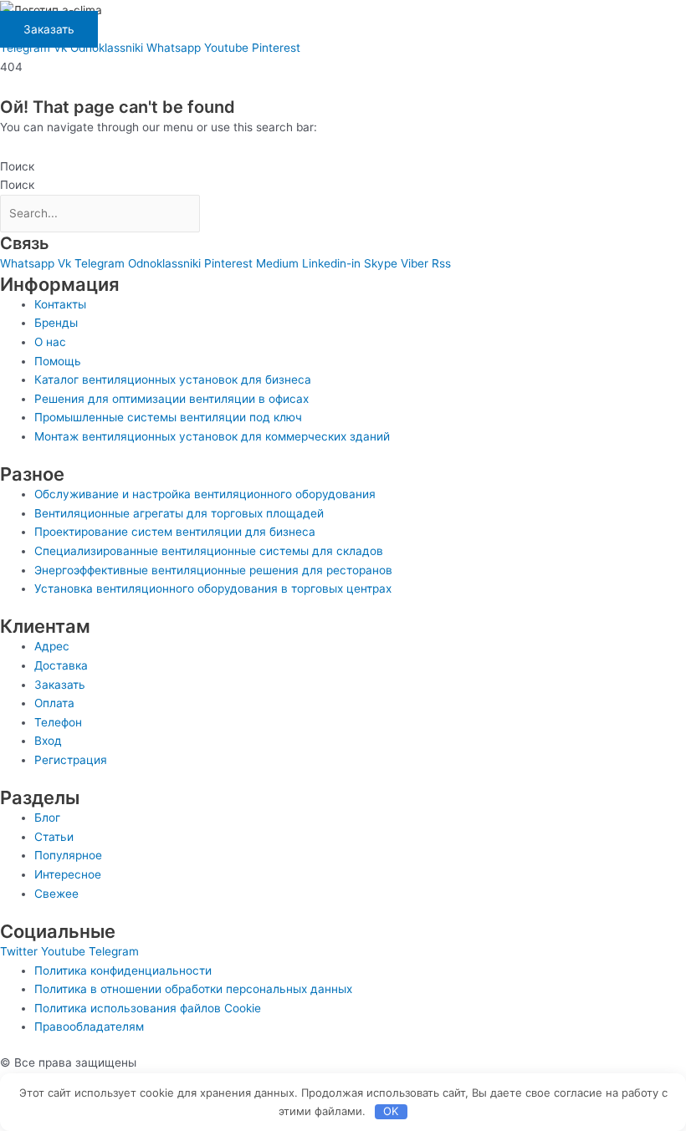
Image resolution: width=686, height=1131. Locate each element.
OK (390, 1111)
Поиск (17, 166)
